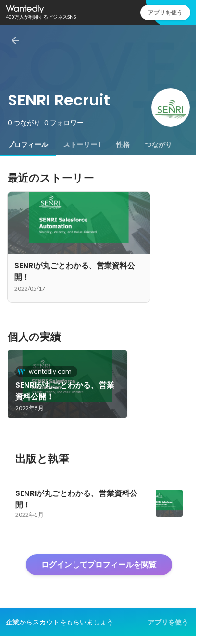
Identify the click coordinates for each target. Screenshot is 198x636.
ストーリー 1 (82, 144)
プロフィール (28, 144)
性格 (123, 144)
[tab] (28, 144)
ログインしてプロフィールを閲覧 (99, 564)
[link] (67, 384)
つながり (158, 144)
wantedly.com (50, 371)
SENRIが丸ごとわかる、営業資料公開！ (64, 390)
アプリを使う (165, 12)
